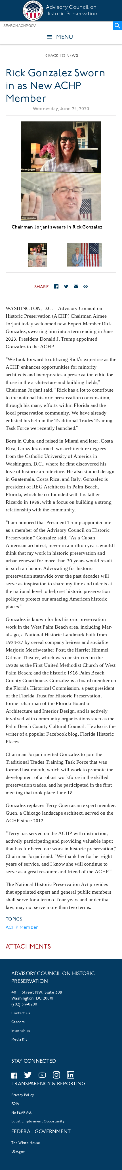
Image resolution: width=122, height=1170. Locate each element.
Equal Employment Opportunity (37, 1121)
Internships (20, 1031)
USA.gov (18, 1152)
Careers (18, 1022)
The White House (25, 1143)
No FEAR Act (21, 1113)
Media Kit (19, 1039)
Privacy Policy (22, 1095)
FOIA (15, 1104)
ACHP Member (22, 927)
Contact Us (20, 1013)
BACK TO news (63, 56)
